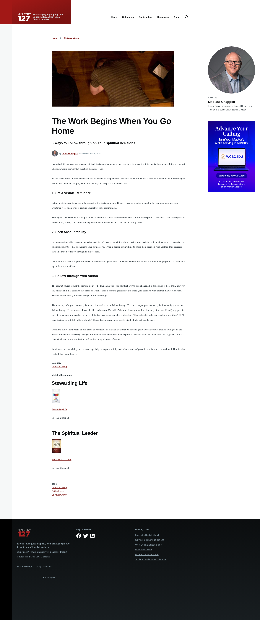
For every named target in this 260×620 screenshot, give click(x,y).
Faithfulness (58, 491)
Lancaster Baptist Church (147, 535)
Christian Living (71, 38)
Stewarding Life (59, 409)
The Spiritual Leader (61, 459)
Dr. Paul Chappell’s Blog (147, 554)
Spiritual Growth (59, 495)
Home (54, 38)
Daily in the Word (143, 550)
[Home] (44, 532)
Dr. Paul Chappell (70, 153)
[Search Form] (186, 17)
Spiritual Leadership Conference (150, 559)
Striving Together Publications (149, 540)
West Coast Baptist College (148, 545)
